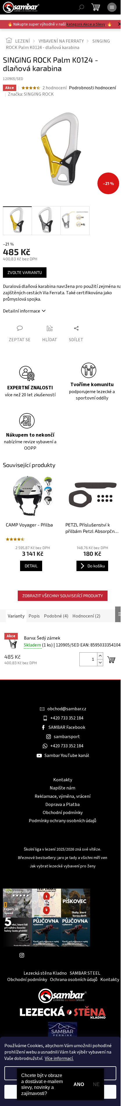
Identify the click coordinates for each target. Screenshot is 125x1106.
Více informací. (59, 1058)
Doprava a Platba (62, 804)
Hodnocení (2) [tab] (86, 616)
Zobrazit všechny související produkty (62, 595)
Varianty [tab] (16, 616)
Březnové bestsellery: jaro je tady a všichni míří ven (62, 858)
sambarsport (67, 736)
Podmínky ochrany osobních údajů (62, 821)
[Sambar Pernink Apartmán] (62, 1030)
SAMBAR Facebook (67, 727)
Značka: (31, 94)
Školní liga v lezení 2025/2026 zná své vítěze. (62, 849)
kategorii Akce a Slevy (86, 24)
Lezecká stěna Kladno (45, 973)
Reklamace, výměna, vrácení (62, 796)
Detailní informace (21, 311)
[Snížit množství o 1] (100, 662)
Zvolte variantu (25, 272)
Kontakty (62, 780)
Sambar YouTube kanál (66, 755)
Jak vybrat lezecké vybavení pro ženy (63, 866)
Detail (31, 565)
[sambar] (62, 995)
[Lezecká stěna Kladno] (63, 1012)
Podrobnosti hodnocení (92, 88)
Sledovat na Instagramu (51, 955)
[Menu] (112, 7)
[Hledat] (81, 7)
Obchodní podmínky (63, 812)
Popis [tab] (34, 616)
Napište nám (62, 788)
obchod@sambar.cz (66, 709)
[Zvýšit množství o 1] (100, 656)
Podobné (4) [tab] (56, 616)
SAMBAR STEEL (85, 973)
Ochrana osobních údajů (73, 979)
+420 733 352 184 (66, 718)
